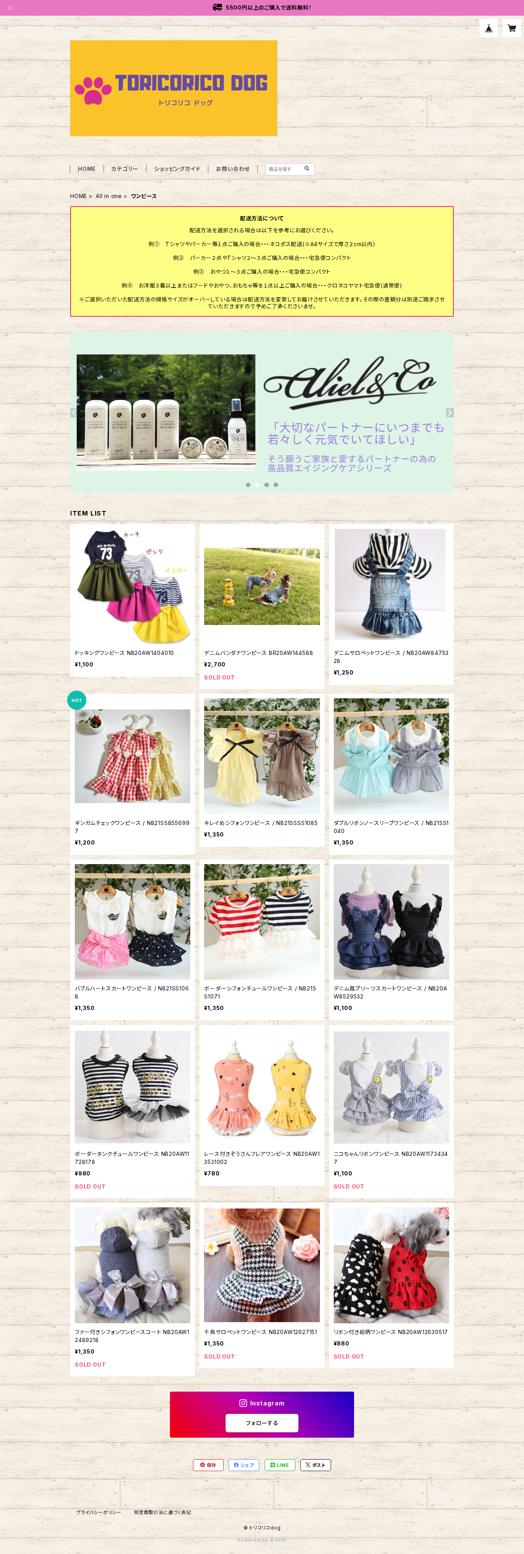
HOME (87, 168)
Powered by (253, 1540)
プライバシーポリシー (99, 1512)
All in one (109, 196)
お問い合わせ (233, 168)
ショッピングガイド (177, 168)
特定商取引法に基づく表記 (162, 1512)
